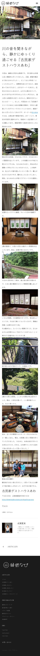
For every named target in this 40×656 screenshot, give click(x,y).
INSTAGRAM (5, 633)
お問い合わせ (6, 642)
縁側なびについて (7, 604)
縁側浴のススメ (6, 613)
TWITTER (4, 630)
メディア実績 (6, 610)
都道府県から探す (7, 607)
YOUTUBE (5, 636)
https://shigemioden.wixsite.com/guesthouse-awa (18, 499)
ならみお (35, 112)
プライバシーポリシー (8, 616)
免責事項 (4, 619)
